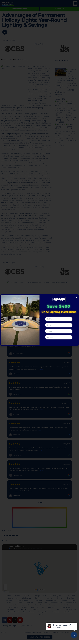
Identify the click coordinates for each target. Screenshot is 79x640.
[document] (39, 320)
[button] (76, 297)
